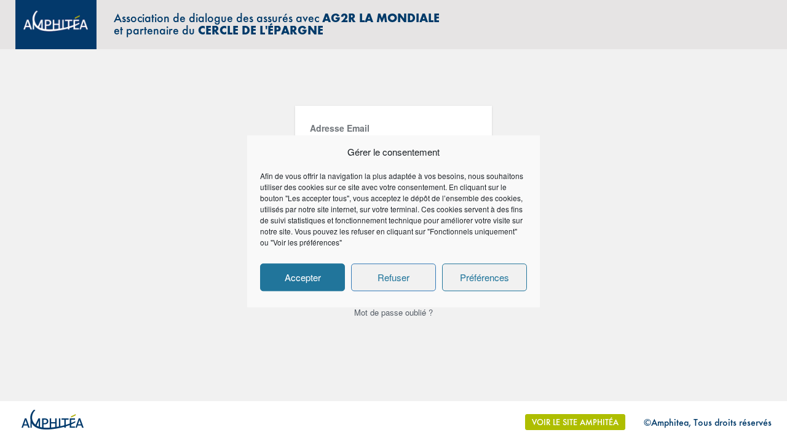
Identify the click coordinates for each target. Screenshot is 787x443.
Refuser (393, 277)
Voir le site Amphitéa (575, 422)
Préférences (484, 277)
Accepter (303, 277)
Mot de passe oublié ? (393, 312)
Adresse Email (340, 128)
